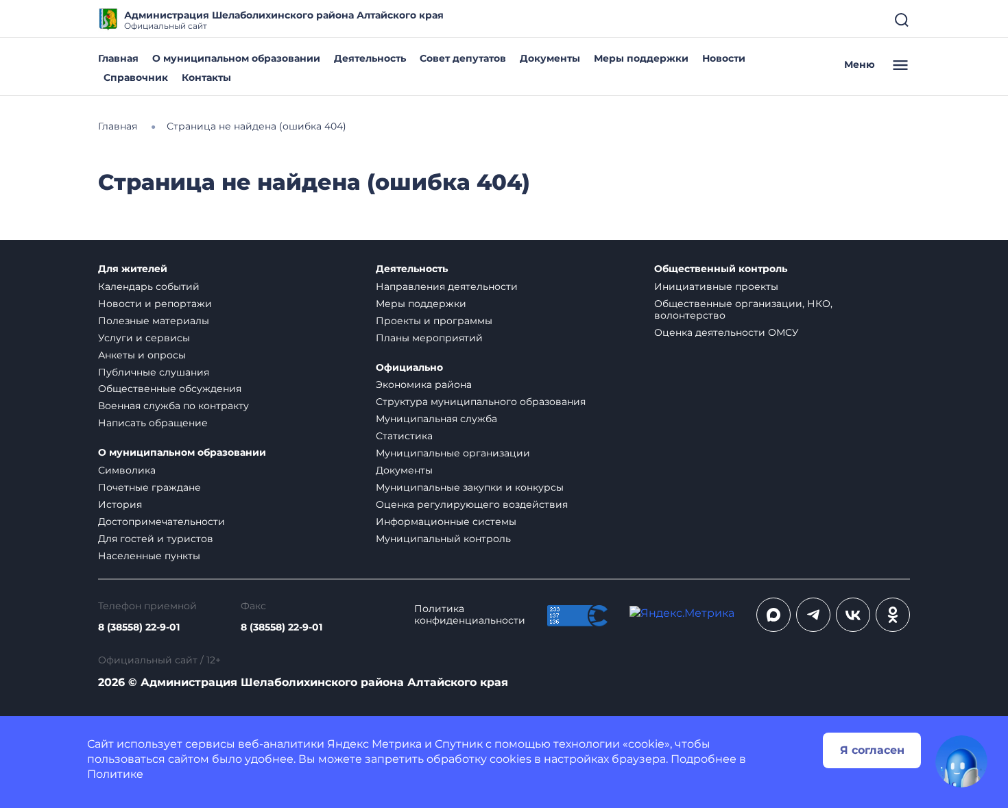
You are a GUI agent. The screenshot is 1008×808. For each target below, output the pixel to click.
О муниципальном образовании (236, 58)
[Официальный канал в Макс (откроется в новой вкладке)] (773, 615)
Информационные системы (446, 521)
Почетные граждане (149, 487)
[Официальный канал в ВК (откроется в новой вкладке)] (853, 615)
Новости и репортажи (155, 303)
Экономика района (424, 384)
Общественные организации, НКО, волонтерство (743, 309)
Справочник (136, 77)
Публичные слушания (153, 372)
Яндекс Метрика (374, 743)
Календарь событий (149, 286)
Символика (127, 470)
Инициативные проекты (716, 286)
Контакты (206, 77)
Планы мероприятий (429, 338)
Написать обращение (153, 423)
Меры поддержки (641, 58)
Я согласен (872, 750)
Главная (118, 58)
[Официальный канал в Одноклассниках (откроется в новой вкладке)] (893, 615)
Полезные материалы (153, 321)
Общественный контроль (720, 269)
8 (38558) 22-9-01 (139, 627)
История (120, 504)
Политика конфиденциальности (469, 614)
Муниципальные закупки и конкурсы (470, 487)
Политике (115, 774)
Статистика (404, 436)
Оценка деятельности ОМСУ (726, 332)
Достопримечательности (161, 521)
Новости (723, 58)
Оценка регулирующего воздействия (472, 504)
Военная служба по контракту (173, 406)
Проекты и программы (434, 321)
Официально (409, 368)
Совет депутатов (463, 58)
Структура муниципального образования (481, 401)
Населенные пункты (149, 556)
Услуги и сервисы (144, 338)
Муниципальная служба (436, 419)
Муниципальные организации (453, 453)
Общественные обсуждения (169, 388)
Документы (550, 58)
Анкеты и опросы (142, 355)
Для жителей (132, 269)
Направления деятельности (447, 286)
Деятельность (370, 58)
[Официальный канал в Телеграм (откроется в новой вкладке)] (813, 615)
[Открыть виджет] (961, 761)
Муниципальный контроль (443, 538)
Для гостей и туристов (155, 538)
